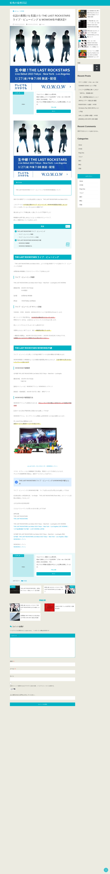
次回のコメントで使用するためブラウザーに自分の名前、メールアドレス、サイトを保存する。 (32, 685)
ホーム (16, 11)
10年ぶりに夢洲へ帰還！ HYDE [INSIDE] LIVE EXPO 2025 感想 (88, 117)
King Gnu (81, 153)
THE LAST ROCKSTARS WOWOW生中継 (29, 240)
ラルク (81, 157)
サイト (12, 676)
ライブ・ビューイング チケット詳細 (28, 237)
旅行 (80, 160)
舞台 (80, 164)
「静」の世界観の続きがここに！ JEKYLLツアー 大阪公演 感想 (89, 98)
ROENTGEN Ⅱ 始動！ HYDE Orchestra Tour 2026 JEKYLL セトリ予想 (89, 108)
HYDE (22, 11)
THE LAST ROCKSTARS (21, 518)
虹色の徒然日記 (18, 2)
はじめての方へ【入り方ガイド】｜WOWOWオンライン (42, 466)
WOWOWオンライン (20, 547)
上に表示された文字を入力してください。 (23, 695)
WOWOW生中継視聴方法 (25, 246)
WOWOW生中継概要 (24, 243)
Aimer (80, 145)
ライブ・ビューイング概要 (26, 234)
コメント (15, 635)
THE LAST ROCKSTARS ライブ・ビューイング (31, 231)
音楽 (80, 168)
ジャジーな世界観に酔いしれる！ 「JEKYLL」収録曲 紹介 (89, 91)
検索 (79, 63)
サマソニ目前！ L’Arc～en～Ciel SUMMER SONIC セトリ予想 (88, 83)
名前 (12, 661)
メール (13, 669)
